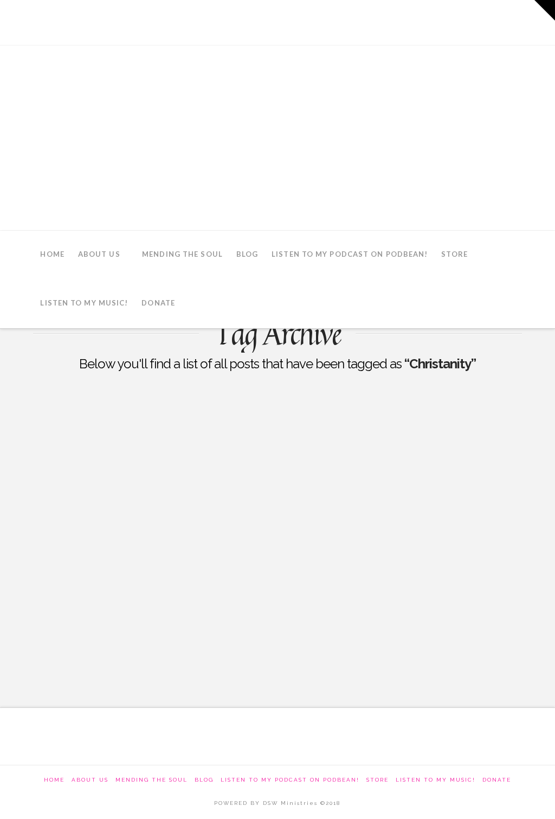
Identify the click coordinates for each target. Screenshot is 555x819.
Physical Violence (85, 475)
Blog (204, 780)
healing (57, 659)
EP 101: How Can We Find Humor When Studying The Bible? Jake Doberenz (146, 433)
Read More (73, 596)
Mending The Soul (151, 780)
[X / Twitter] (449, 21)
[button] (544, 10)
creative (235, 635)
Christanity (175, 635)
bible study (109, 635)
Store (377, 780)
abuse (54, 635)
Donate (496, 780)
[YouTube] (479, 21)
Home (54, 780)
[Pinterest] (509, 21)
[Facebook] (420, 21)
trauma (108, 659)
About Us (90, 780)
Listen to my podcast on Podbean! (290, 780)
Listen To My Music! (435, 780)
